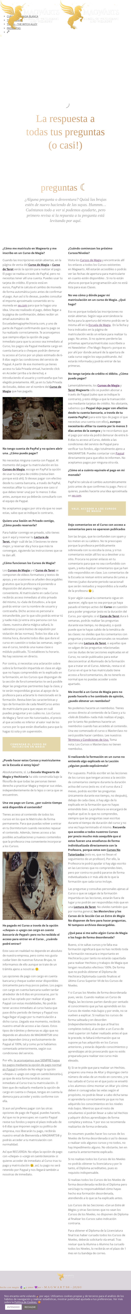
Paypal (120, 453)
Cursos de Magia (90, 260)
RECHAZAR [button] (30, 1307)
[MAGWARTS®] (65, 1279)
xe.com (22, 305)
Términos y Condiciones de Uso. (88, 740)
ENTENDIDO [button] (13, 1307)
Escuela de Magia (100, 325)
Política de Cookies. (25, 1302)
